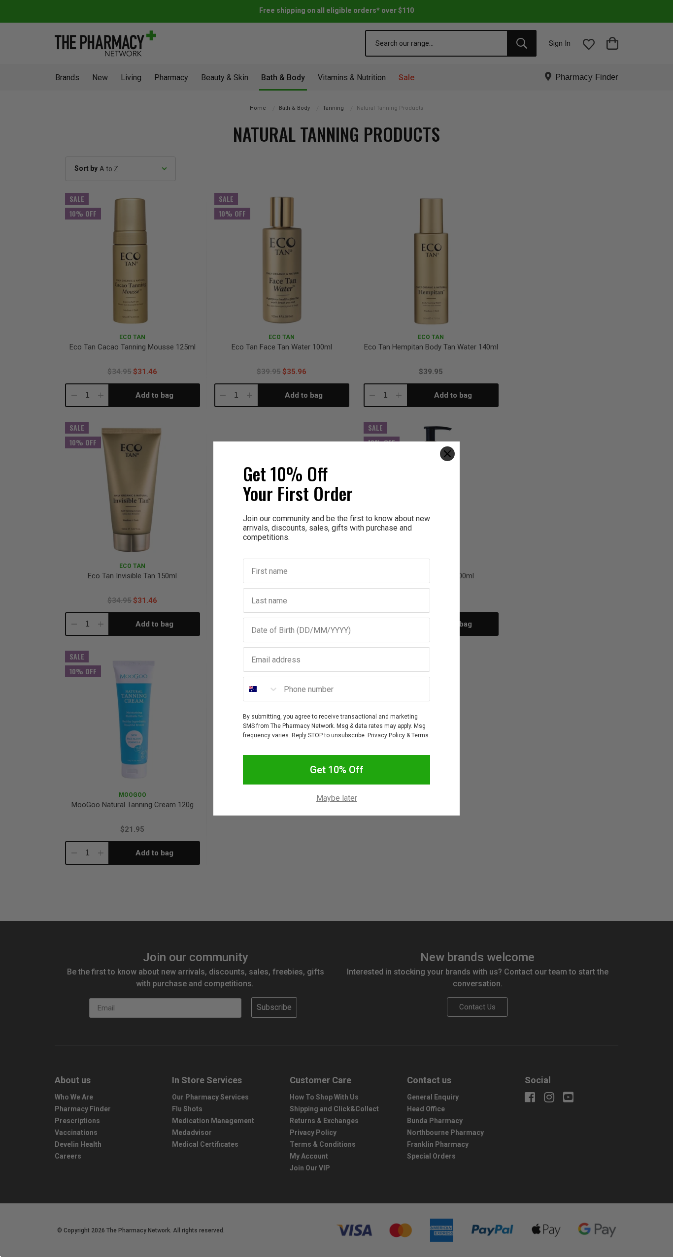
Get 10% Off (337, 770)
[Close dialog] (447, 453)
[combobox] (261, 689)
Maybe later (336, 798)
